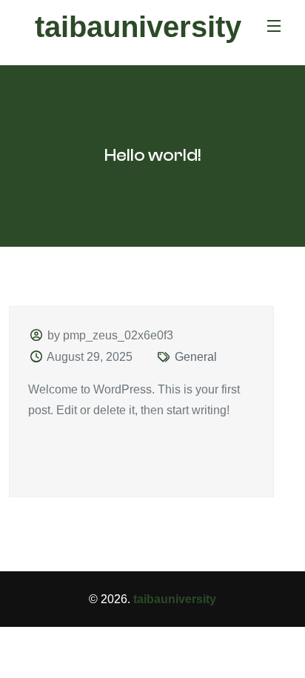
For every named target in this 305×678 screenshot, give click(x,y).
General (196, 356)
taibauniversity (138, 26)
